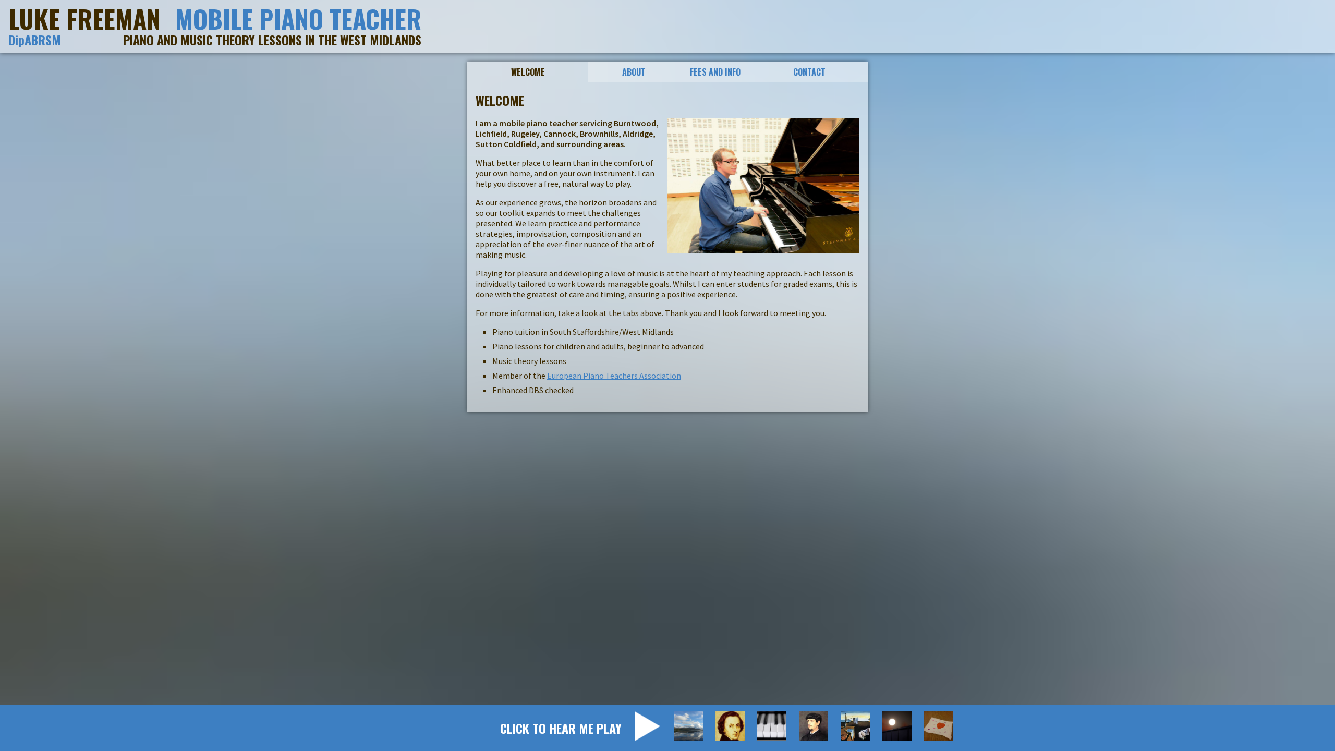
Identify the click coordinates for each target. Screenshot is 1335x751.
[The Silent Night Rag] (897, 726)
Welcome (528, 72)
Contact (809, 72)
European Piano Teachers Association (614, 375)
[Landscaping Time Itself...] (855, 726)
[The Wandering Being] (688, 726)
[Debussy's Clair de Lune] (813, 726)
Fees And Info (715, 72)
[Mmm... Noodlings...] (771, 726)
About (634, 72)
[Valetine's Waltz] (938, 726)
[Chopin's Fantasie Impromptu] (730, 726)
